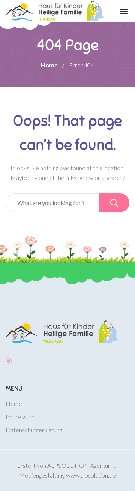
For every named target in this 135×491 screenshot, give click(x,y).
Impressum (20, 416)
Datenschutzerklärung (34, 429)
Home (49, 65)
